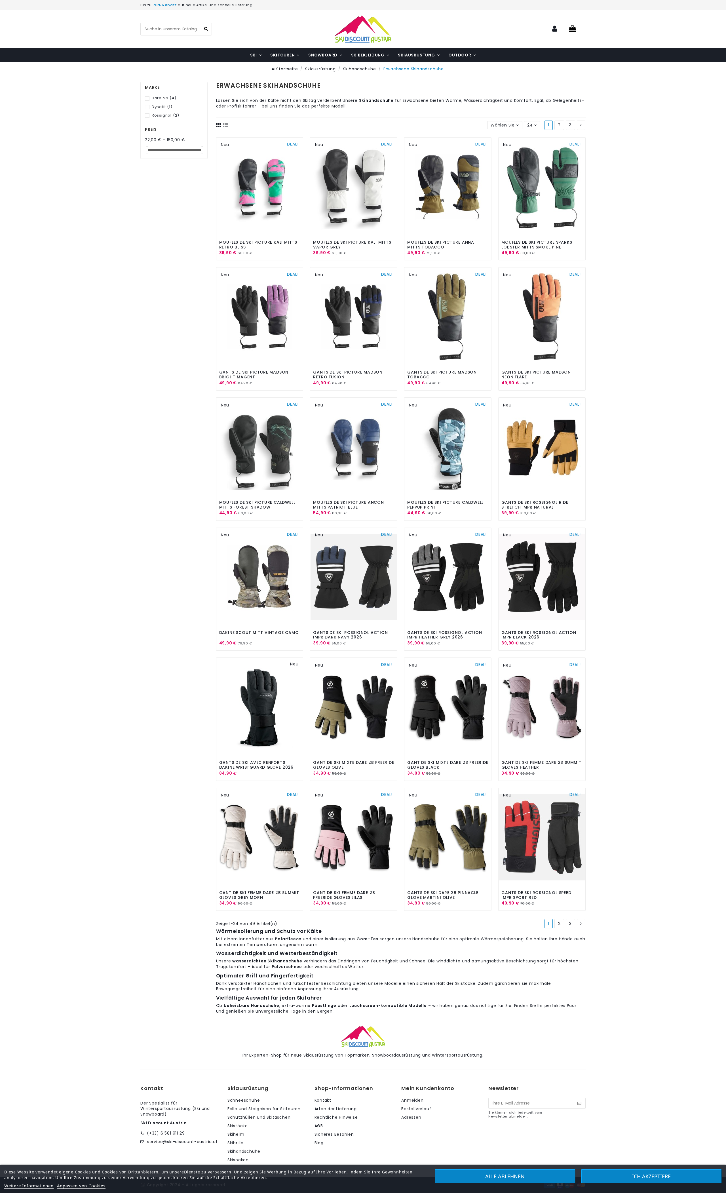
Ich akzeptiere (651, 1176)
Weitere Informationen (29, 1185)
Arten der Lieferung (336, 1109)
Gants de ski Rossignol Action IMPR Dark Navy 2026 (350, 635)
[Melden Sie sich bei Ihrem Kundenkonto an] (555, 29)
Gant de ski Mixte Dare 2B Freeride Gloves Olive (353, 765)
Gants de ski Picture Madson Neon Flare (536, 374)
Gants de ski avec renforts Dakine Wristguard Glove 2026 (256, 765)
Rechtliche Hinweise (336, 1117)
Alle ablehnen (505, 1176)
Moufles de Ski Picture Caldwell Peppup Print (445, 504)
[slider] (147, 149)
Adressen (411, 1117)
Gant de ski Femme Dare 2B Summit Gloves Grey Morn (259, 895)
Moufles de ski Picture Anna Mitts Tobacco (440, 244)
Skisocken (238, 1160)
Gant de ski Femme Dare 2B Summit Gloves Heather (541, 765)
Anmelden (412, 1100)
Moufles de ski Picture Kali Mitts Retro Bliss (258, 244)
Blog (319, 1143)
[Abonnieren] (579, 1103)
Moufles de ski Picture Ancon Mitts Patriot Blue (348, 504)
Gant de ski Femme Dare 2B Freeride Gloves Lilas (344, 895)
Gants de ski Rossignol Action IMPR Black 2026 (538, 635)
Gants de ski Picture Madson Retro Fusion (348, 374)
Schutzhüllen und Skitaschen (259, 1117)
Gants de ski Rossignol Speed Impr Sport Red (536, 895)
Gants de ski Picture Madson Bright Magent (254, 374)
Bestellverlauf (416, 1109)
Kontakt (323, 1100)
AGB (319, 1126)
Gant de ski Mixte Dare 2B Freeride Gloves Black (447, 765)
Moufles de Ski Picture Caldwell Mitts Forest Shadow (257, 504)
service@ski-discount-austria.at (182, 1141)
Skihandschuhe (243, 1151)
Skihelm (235, 1134)
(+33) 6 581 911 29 (166, 1133)
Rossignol (165, 115)
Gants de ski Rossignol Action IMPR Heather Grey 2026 (444, 635)
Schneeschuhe (243, 1100)
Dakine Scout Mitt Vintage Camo (259, 632)
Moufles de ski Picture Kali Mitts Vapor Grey (352, 244)
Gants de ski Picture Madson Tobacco (442, 374)
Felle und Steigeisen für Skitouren (264, 1109)
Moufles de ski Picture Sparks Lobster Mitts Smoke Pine (536, 244)
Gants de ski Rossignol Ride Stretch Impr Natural (534, 504)
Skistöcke (237, 1126)
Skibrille (235, 1143)
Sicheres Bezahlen (334, 1134)
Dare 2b (164, 98)
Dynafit (162, 106)
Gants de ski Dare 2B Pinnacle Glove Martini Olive (442, 895)
